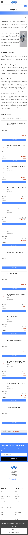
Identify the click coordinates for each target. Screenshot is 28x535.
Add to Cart (14, 139)
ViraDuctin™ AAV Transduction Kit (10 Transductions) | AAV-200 (16, 407)
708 (2, 514)
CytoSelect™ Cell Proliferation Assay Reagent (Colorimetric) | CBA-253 (16, 251)
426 (2, 510)
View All (16, 519)
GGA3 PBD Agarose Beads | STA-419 (16, 145)
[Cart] (26, 2)
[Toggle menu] (2, 2)
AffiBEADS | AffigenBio (6, 114)
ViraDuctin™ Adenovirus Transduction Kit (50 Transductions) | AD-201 (16, 340)
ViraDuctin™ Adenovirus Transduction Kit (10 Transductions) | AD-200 (16, 362)
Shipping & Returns (5, 496)
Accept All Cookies (14, 532)
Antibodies (17, 491)
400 (15, 514)
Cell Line (17, 498)
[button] (25, 17)
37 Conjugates (18, 512)
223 (2, 517)
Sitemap (3, 501)
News (2, 498)
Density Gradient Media (20, 501)
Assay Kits (17, 496)
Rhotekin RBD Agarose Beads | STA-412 (16, 187)
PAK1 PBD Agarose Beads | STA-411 (15, 208)
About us (3, 491)
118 (1, 519)
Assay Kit (17, 494)
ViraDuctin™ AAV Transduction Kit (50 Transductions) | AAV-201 (16, 384)
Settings (14, 526)
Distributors (4, 494)
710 (15, 517)
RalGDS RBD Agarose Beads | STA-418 (16, 166)
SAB (2, 512)
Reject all (14, 529)
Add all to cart (14, 434)
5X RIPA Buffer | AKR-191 (13, 273)
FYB (15, 510)
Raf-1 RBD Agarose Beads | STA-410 (15, 230)
